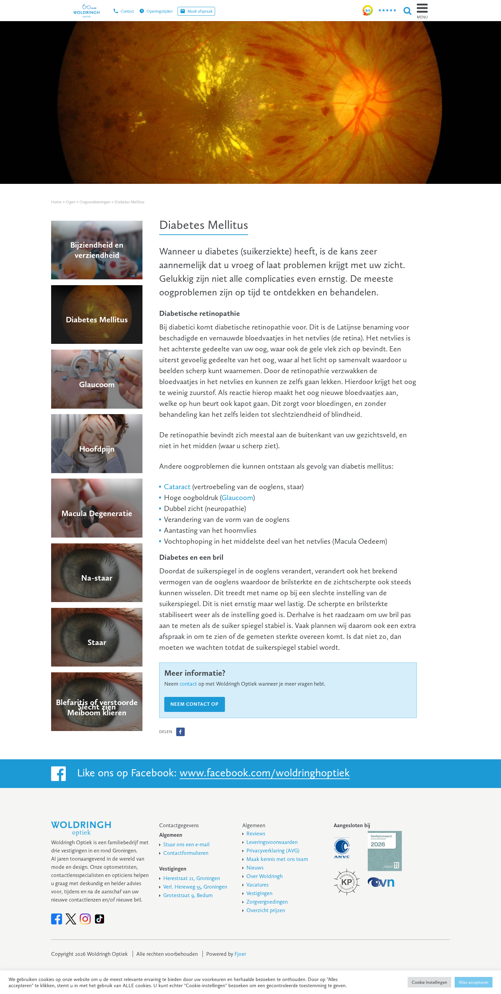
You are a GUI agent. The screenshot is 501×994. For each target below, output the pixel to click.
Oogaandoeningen (94, 202)
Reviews (255, 833)
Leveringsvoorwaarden (272, 842)
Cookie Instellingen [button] (429, 982)
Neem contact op (194, 704)
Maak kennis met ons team (277, 859)
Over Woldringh (264, 876)
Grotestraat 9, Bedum (188, 895)
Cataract (177, 486)
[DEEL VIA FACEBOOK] (180, 732)
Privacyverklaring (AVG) (273, 850)
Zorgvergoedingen (267, 901)
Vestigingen (259, 893)
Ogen (70, 202)
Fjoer (240, 954)
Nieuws (254, 867)
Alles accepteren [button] (473, 982)
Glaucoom (237, 497)
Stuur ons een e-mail (186, 844)
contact (188, 684)
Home (56, 202)
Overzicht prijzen (265, 910)
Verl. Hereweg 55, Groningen (195, 886)
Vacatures (257, 884)
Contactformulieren (185, 853)
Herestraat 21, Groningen (191, 878)
